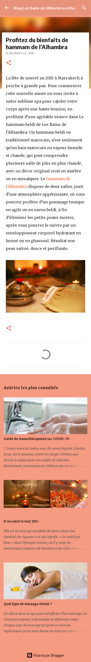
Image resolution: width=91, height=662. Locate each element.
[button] (9, 63)
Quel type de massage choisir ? (28, 604)
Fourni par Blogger (48, 655)
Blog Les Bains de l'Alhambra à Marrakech (51, 8)
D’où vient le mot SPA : (21, 521)
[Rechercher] (84, 8)
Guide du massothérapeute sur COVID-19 (36, 439)
